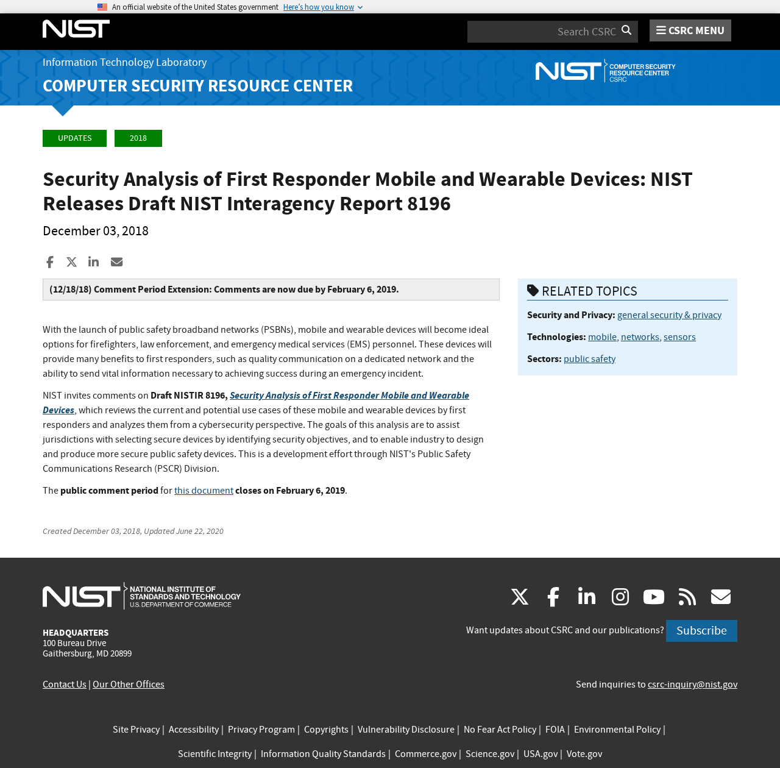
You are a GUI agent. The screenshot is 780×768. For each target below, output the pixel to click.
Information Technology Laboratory (125, 62)
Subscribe (701, 630)
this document (203, 491)
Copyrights (326, 730)
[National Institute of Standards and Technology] (142, 595)
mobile (602, 337)
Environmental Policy (617, 730)
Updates (74, 138)
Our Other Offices (129, 684)
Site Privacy (136, 730)
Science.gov (490, 754)
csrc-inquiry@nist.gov (692, 684)
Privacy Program (261, 730)
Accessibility (194, 730)
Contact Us (65, 684)
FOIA (555, 730)
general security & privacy (669, 315)
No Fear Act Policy (500, 730)
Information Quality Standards (323, 754)
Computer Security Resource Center (198, 85)
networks (640, 337)
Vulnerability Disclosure (406, 730)
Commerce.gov (425, 754)
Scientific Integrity (215, 754)
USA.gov (540, 754)
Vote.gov (584, 754)
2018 (138, 138)
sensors (680, 337)
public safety (589, 359)
